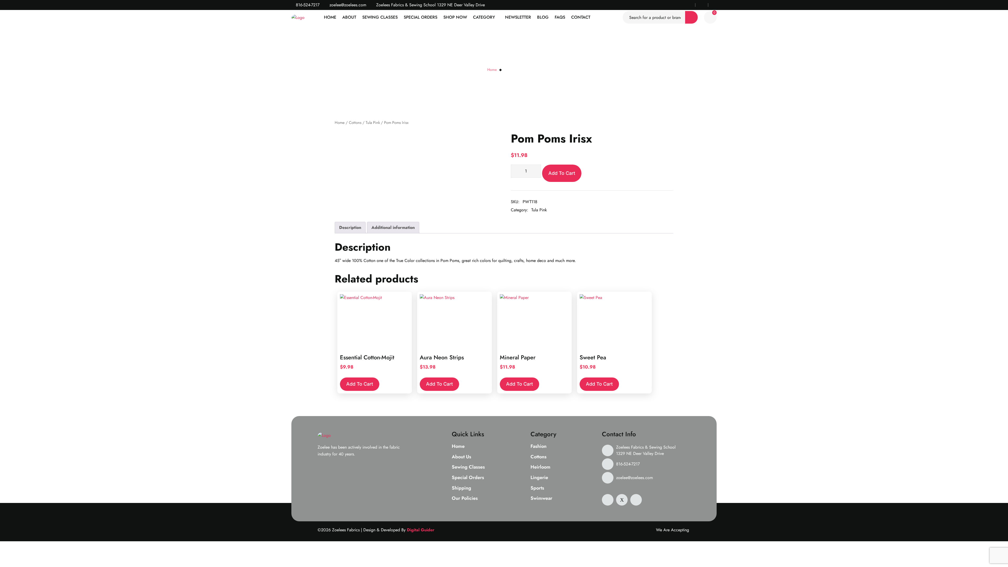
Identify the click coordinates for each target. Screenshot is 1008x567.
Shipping (461, 488)
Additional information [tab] (393, 227)
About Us (461, 457)
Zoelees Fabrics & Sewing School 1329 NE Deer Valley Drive (646, 450)
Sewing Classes (380, 17)
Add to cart (561, 173)
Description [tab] (350, 227)
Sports (537, 488)
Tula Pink (373, 122)
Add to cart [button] (359, 384)
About (349, 17)
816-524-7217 (307, 5)
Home (330, 17)
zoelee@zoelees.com (347, 5)
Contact (580, 17)
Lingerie (539, 478)
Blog (543, 17)
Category (484, 17)
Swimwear (541, 498)
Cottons (355, 122)
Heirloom (540, 467)
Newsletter (518, 17)
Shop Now (455, 17)
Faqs (560, 17)
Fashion (539, 446)
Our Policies (465, 498)
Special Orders (420, 17)
